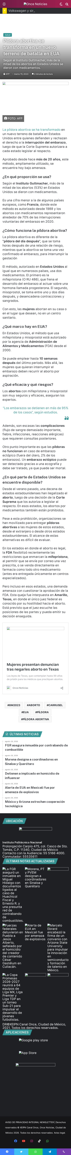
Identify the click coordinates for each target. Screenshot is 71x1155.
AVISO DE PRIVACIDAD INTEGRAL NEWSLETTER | (30, 1122)
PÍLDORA (43, 712)
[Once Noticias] (35, 4)
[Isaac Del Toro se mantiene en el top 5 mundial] (58, 979)
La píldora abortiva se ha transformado (31, 130)
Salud (7, 35)
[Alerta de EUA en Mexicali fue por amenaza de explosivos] (35, 932)
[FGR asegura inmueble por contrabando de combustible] (13, 894)
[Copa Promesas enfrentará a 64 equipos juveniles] (13, 997)
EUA (26, 712)
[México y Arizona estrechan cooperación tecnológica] (58, 948)
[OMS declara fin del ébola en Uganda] (35, 979)
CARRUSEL (55, 705)
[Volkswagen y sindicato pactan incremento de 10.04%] (58, 873)
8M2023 (14, 705)
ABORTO (34, 705)
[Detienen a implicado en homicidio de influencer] (13, 946)
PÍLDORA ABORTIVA (36, 719)
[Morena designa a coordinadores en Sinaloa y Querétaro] (35, 877)
